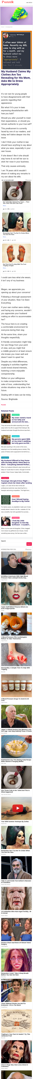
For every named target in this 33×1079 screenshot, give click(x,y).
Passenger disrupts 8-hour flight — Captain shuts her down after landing (16, 482)
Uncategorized (9, 27)
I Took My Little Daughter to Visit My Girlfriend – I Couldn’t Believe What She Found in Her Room (21, 524)
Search (3, 541)
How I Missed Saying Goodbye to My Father (21, 500)
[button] (16, 15)
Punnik (3, 405)
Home (2, 27)
